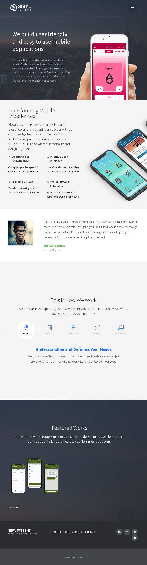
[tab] (26, 330)
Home (53, 532)
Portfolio (64, 532)
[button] (132, 8)
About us (77, 532)
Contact (90, 532)
